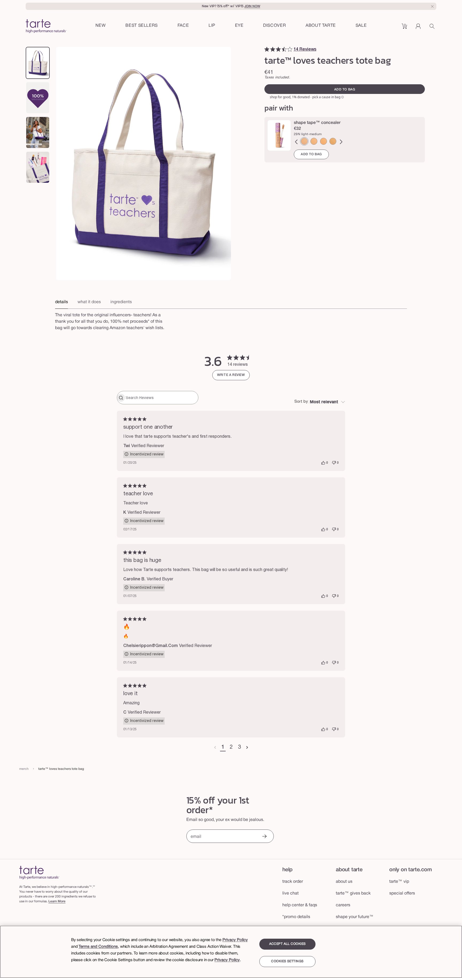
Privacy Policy (235, 940)
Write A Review (231, 375)
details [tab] (61, 302)
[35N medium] (332, 141)
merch (24, 768)
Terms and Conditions (98, 947)
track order (292, 882)
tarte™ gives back (353, 893)
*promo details (296, 917)
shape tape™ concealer (317, 123)
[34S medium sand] (313, 141)
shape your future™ (355, 917)
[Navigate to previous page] (215, 747)
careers (343, 905)
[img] (266, 49)
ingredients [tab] (121, 302)
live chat (290, 893)
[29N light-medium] (304, 141)
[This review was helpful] (323, 463)
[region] (231, 952)
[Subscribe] (264, 837)
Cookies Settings (287, 961)
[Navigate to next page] (247, 747)
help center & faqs (299, 905)
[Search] (432, 28)
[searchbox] (161, 397)
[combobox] (319, 402)
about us (344, 882)
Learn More (57, 901)
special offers (402, 893)
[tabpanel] (231, 324)
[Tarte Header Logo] (46, 26)
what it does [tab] (89, 302)
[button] (183, 26)
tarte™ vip (399, 882)
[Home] (39, 872)
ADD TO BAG (311, 154)
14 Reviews (305, 49)
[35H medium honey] (323, 141)
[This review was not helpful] (334, 463)
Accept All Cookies (287, 943)
